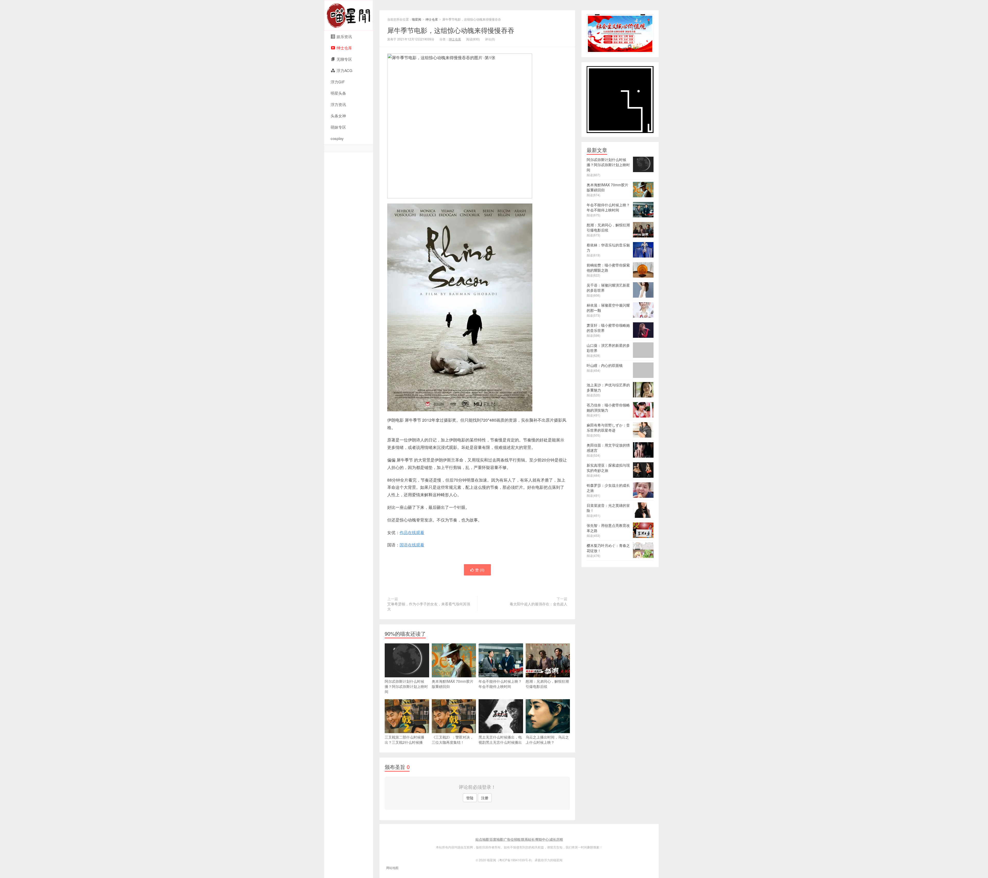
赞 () (479, 569)
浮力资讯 (338, 104)
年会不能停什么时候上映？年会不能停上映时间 (500, 684)
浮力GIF (338, 81)
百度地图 (496, 839)
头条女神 (338, 115)
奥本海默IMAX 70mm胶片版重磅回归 (452, 684)
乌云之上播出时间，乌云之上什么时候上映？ (547, 739)
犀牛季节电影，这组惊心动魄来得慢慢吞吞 (450, 30)
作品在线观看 (412, 532)
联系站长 (528, 839)
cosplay (337, 138)
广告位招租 (512, 839)
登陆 (469, 797)
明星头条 (338, 93)
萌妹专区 (338, 127)
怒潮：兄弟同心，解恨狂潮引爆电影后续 (547, 684)
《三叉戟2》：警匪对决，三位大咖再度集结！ (452, 739)
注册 (484, 797)
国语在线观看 (412, 545)
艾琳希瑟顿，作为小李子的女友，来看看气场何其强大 (428, 606)
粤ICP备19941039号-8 (515, 860)
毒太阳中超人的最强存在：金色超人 (538, 603)
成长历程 (556, 839)
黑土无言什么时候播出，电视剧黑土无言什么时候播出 (500, 739)
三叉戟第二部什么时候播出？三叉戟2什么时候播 (404, 739)
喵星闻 (348, 15)
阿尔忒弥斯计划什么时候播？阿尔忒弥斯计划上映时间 (406, 686)
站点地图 (482, 839)
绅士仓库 (432, 19)
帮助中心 (542, 839)
